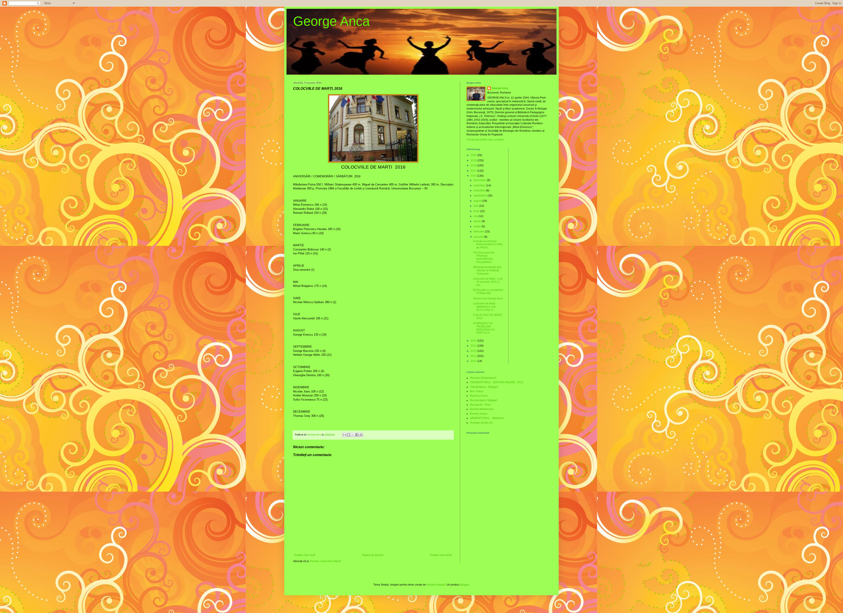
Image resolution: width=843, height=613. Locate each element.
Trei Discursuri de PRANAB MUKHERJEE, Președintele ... (483, 257)
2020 (473, 155)
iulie (476, 205)
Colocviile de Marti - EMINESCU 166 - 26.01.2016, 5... (485, 306)
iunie (477, 211)
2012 (473, 356)
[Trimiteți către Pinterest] (361, 435)
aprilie (478, 221)
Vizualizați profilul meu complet (485, 139)
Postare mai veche (441, 555)
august (478, 200)
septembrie (481, 195)
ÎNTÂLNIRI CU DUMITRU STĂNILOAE (488, 292)
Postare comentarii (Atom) (325, 561)
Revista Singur (478, 413)
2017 (473, 170)
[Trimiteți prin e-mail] (344, 435)
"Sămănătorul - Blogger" (484, 386)
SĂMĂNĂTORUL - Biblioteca (487, 418)
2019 (473, 160)
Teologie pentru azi (481, 422)
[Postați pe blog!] (348, 435)
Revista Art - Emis (480, 404)
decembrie (480, 180)
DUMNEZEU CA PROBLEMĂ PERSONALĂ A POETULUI (484, 328)
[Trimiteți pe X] (353, 435)
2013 (473, 350)
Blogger (464, 584)
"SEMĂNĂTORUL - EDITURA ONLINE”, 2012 (496, 382)
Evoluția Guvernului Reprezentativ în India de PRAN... (488, 244)
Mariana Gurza (479, 395)
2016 (473, 175)
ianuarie (479, 236)
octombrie (480, 190)
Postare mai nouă (304, 555)
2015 (473, 340)
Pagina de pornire (373, 555)
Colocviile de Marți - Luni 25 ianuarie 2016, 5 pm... (488, 282)
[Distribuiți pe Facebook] (357, 435)
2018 (473, 165)
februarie (479, 231)
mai (476, 216)
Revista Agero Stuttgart (483, 400)
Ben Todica (476, 391)
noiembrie (480, 185)
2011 (473, 361)
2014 (473, 345)
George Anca (331, 21)
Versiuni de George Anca (488, 298)
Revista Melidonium (482, 409)
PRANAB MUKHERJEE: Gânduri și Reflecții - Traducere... (487, 270)
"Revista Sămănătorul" (483, 377)
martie (478, 226)
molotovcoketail (436, 584)
